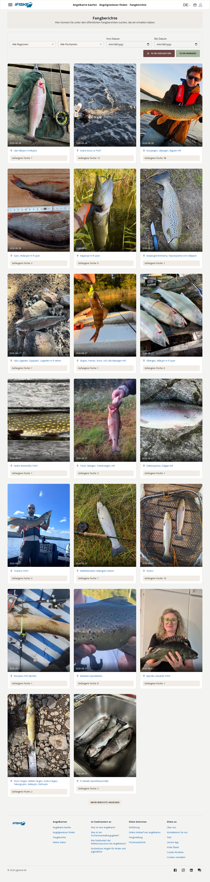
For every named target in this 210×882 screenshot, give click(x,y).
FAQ (169, 837)
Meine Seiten (59, 842)
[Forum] (199, 870)
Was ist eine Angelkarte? (103, 827)
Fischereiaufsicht (137, 842)
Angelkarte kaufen (62, 827)
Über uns (171, 827)
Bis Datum (160, 38)
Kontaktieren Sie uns (177, 832)
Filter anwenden (188, 53)
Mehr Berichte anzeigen (105, 802)
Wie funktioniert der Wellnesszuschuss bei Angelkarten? (108, 842)
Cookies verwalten (176, 857)
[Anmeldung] (200, 5)
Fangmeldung (136, 837)
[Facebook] (175, 870)
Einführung (134, 827)
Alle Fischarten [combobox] (68, 44)
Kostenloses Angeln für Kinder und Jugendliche (108, 850)
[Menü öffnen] (10, 4)
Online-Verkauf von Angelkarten (145, 832)
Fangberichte (59, 837)
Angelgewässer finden (64, 832)
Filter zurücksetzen (161, 53)
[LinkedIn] (191, 870)
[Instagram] (183, 870)
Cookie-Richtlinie (175, 852)
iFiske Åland (173, 847)
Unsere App (173, 842)
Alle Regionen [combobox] (20, 44)
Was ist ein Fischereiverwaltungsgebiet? (105, 834)
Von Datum (113, 38)
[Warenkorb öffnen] (195, 5)
